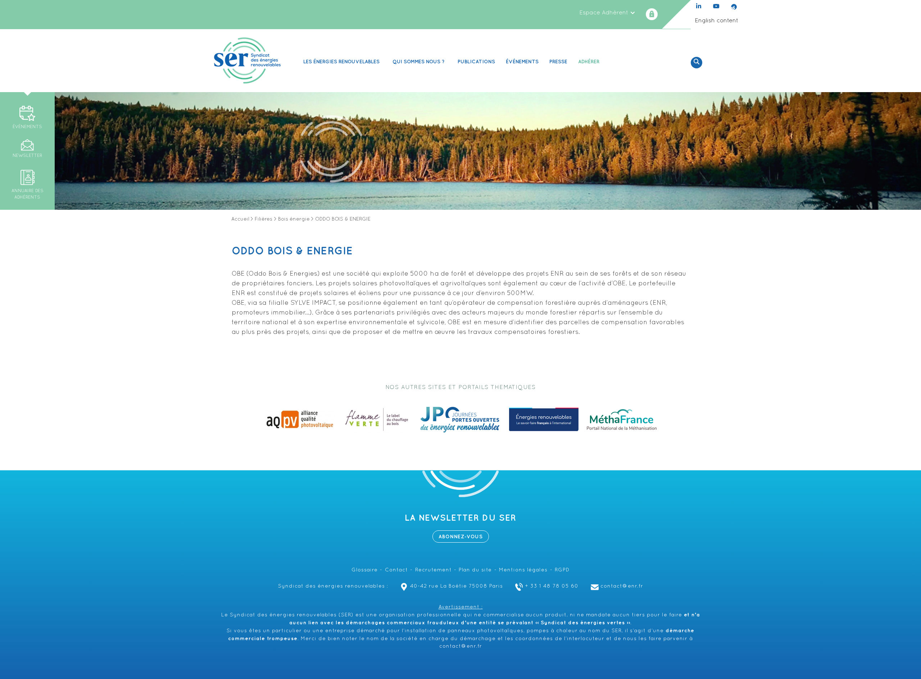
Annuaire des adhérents (28, 194)
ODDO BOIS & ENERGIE (292, 251)
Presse (558, 61)
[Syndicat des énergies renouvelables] (247, 60)
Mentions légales (523, 570)
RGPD (562, 570)
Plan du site (475, 570)
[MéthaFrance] (621, 419)
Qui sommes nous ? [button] (419, 61)
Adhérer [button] (588, 61)
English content (716, 20)
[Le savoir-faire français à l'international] (544, 419)
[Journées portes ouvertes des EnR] (459, 419)
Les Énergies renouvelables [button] (341, 61)
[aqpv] (299, 419)
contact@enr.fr (621, 586)
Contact (396, 570)
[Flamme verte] (376, 419)
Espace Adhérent (604, 12)
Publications (476, 61)
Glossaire (364, 570)
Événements (522, 61)
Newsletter (27, 156)
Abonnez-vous (461, 536)
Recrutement (433, 570)
